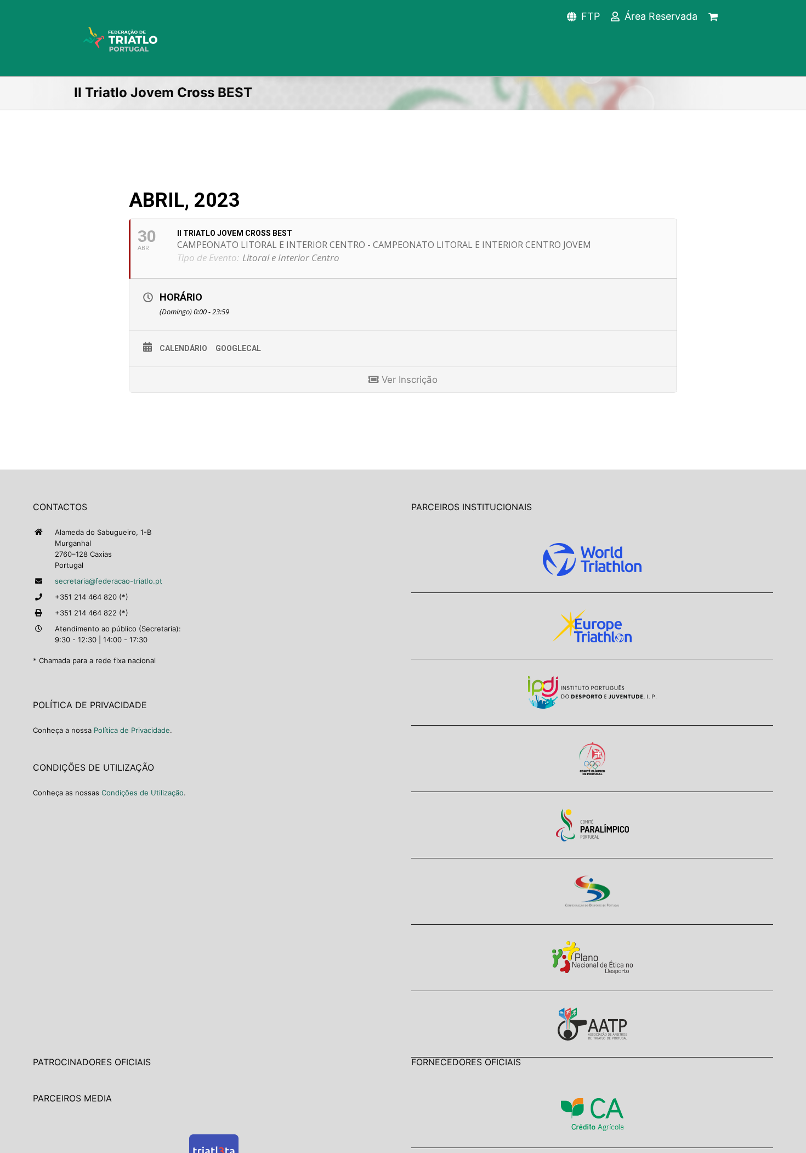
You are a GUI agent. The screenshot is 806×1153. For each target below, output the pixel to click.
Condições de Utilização (142, 792)
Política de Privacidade (132, 730)
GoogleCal (238, 348)
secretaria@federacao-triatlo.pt (108, 580)
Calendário (183, 348)
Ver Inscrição (408, 379)
